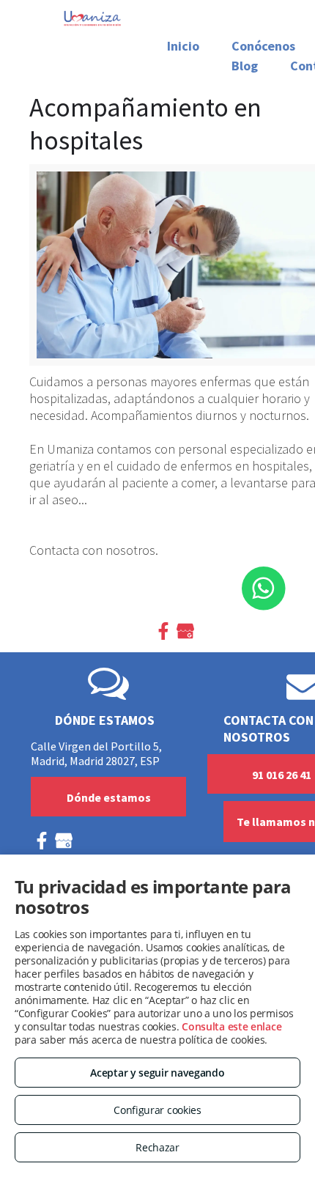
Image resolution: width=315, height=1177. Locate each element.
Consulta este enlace (231, 1026)
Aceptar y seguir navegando (157, 1073)
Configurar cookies (157, 1110)
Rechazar (157, 1147)
